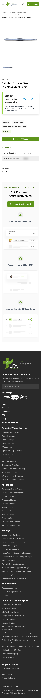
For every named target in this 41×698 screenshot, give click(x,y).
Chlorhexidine (7, 518)
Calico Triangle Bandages (12, 575)
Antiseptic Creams (9, 496)
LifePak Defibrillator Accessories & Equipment (20, 636)
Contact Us (6, 411)
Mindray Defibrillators (11, 619)
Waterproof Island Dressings (13, 479)
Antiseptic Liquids (9, 500)
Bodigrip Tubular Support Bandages (16, 567)
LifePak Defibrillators (10, 612)
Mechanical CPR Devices (11, 650)
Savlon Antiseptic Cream (11, 525)
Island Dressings (8, 443)
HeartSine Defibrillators (11, 605)
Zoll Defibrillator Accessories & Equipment (18, 633)
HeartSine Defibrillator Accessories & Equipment (16, 627)
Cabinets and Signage (10, 654)
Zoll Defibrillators (9, 608)
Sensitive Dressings (9, 458)
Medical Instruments (9, 15)
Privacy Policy (7, 678)
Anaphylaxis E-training (10, 668)
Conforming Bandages (10, 549)
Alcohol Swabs (7, 507)
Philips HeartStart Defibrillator (14, 615)
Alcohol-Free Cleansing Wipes (13, 493)
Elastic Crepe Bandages (11, 535)
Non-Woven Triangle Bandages (14, 578)
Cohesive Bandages (9, 546)
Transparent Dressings (10, 465)
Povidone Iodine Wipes (11, 522)
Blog (4, 418)
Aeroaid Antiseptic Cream (12, 489)
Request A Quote (20, 139)
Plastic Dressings (8, 454)
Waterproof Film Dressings (12, 476)
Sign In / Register (33, 4)
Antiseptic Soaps (8, 503)
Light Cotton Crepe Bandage (13, 538)
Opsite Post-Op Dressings (12, 450)
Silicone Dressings (9, 461)
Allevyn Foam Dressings (11, 432)
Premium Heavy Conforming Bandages (17, 556)
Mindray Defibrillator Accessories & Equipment (20, 646)
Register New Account (20, 204)
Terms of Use (7, 674)
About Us (6, 408)
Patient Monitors (8, 623)
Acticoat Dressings (9, 588)
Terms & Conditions (10, 422)
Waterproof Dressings (10, 472)
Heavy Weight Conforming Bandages (16, 553)
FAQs (4, 415)
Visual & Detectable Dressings (14, 468)
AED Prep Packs (8, 657)
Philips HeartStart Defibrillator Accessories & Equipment (19, 641)
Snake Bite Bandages (10, 560)
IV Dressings (7, 447)
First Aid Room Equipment (19, 12)
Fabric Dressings (8, 436)
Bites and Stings (8, 514)
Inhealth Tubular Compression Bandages (17, 571)
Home (4, 12)
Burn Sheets (6, 595)
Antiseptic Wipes (8, 511)
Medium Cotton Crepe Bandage (14, 542)
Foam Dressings (8, 439)
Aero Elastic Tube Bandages (13, 564)
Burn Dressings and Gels (11, 591)
